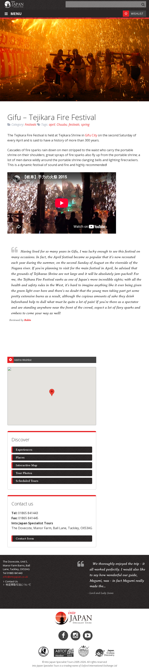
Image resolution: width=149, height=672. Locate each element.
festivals (74, 124)
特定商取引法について (18, 584)
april (52, 124)
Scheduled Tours (27, 480)
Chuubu (62, 124)
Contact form (25, 538)
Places (20, 457)
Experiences (24, 449)
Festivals (30, 124)
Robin (27, 319)
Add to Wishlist (22, 360)
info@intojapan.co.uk (15, 576)
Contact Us (11, 581)
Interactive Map (26, 465)
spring (85, 124)
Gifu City (91, 135)
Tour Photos (24, 473)
